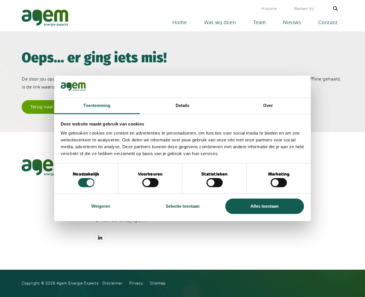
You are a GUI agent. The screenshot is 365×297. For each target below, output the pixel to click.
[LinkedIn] (100, 237)
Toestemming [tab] (96, 105)
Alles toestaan (264, 206)
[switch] (150, 182)
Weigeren (100, 206)
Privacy (136, 283)
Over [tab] (268, 105)
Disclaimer (112, 283)
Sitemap (157, 283)
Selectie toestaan (183, 206)
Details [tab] (183, 105)
